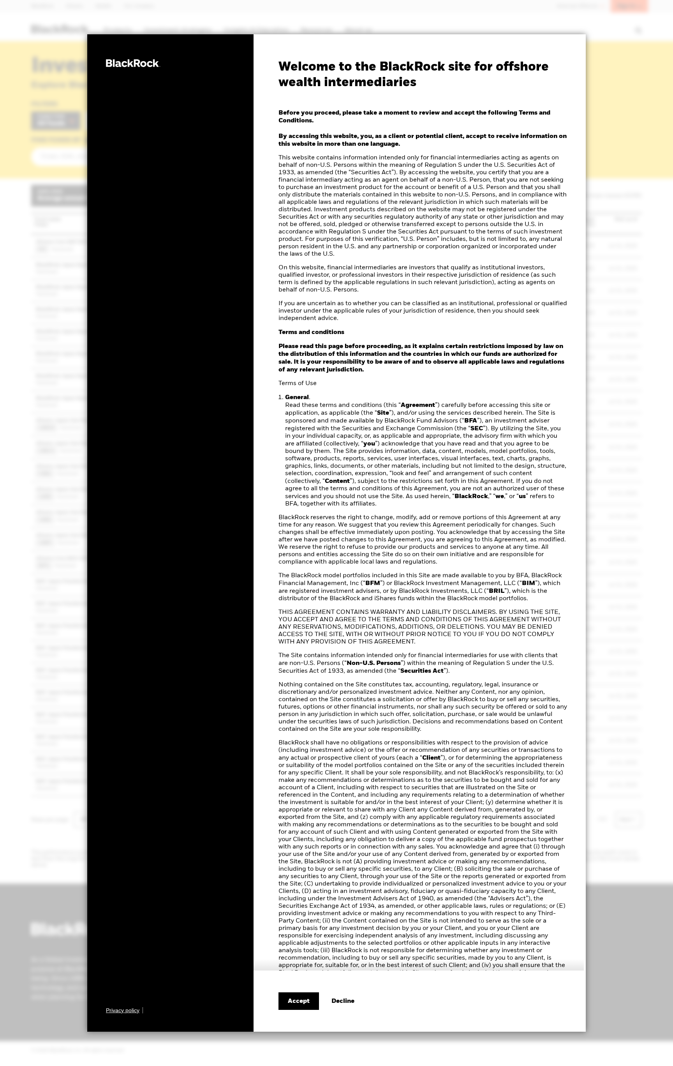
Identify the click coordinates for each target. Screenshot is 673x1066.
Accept (299, 1001)
